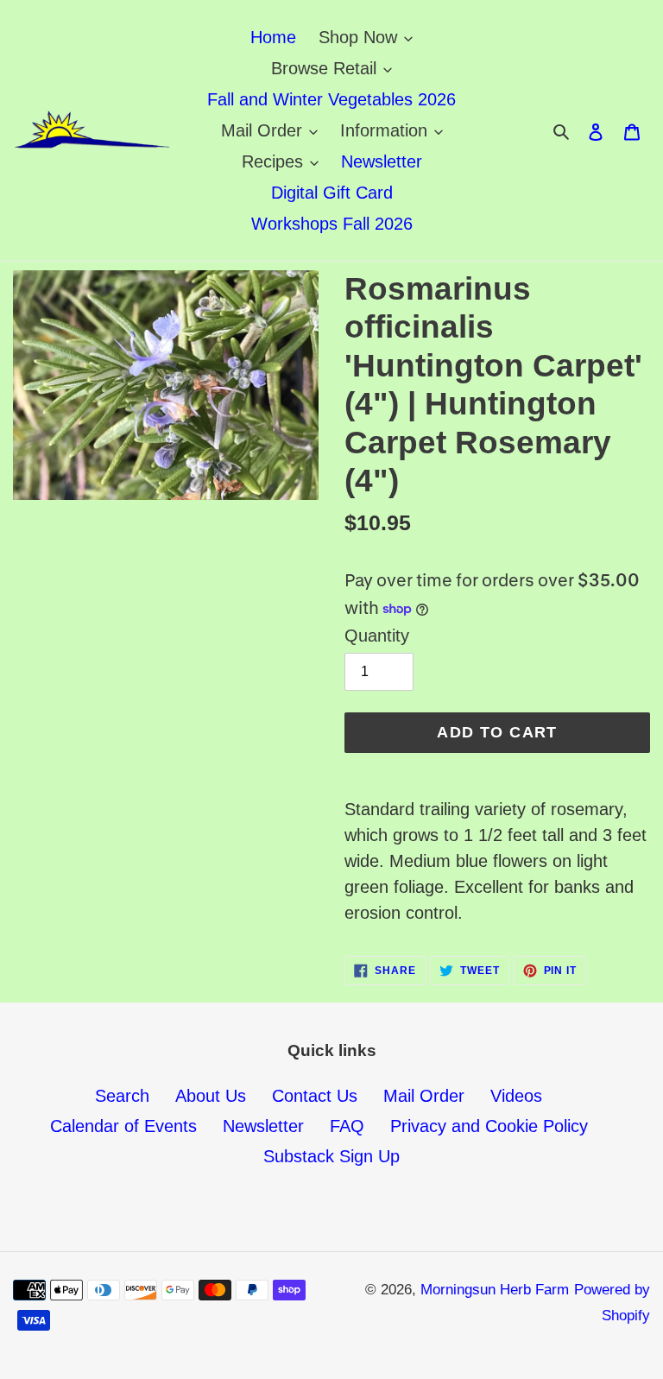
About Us (210, 1095)
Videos (516, 1095)
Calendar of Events (123, 1125)
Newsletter (263, 1125)
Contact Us (314, 1095)
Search (122, 1095)
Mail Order (423, 1095)
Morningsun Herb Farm (494, 1289)
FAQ (347, 1125)
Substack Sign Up (331, 1156)
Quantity (376, 635)
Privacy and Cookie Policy (489, 1125)
